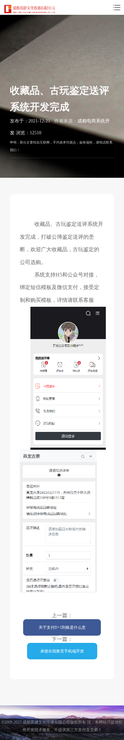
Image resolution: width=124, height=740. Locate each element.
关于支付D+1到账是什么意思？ (62, 630)
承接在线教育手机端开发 (62, 651)
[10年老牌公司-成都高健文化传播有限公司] (29, 8)
